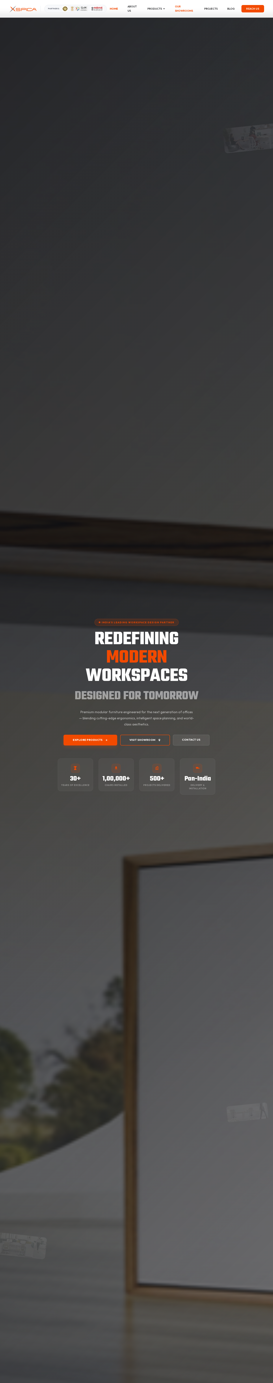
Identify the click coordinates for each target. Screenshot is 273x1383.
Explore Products (88, 740)
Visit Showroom (142, 740)
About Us (132, 8)
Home (114, 8)
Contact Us (191, 739)
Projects (211, 8)
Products (154, 8)
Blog (231, 8)
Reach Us (252, 8)
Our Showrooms (184, 8)
